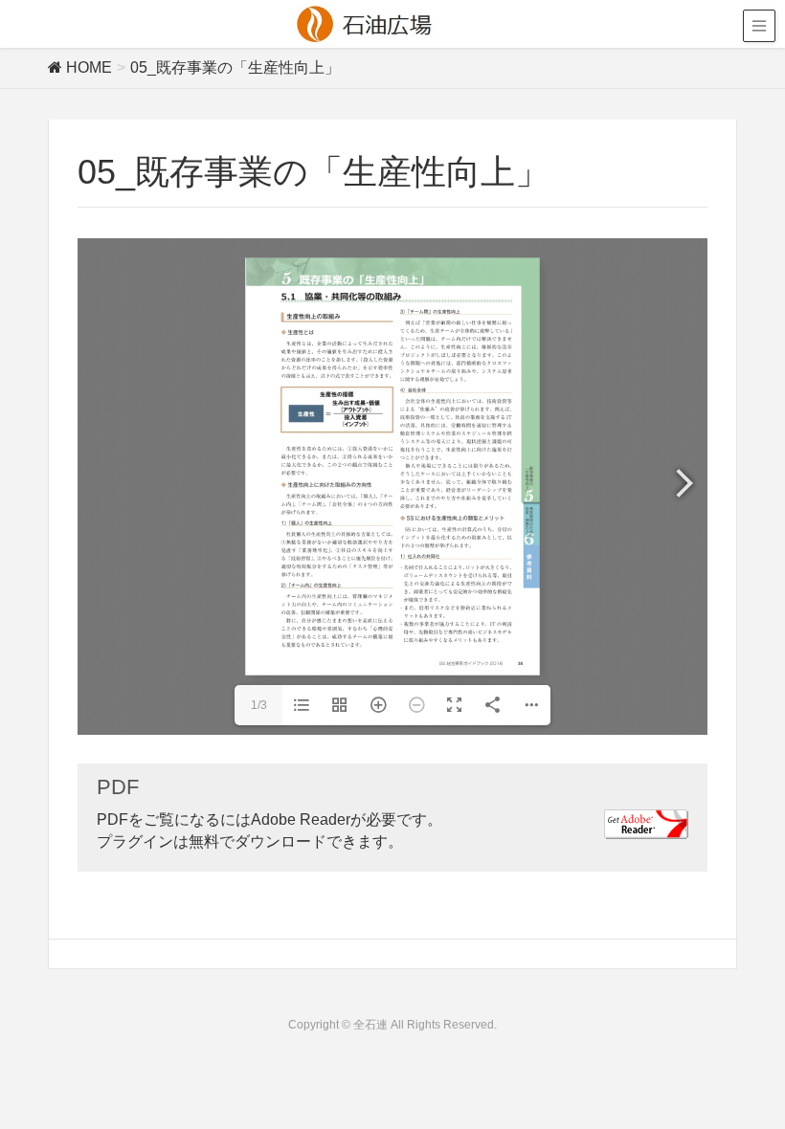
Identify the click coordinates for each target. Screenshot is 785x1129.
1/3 (259, 705)
